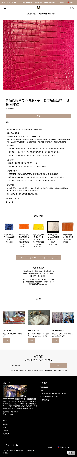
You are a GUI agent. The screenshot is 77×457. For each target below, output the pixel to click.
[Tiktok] (10, 2)
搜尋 (4, 427)
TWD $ (71, 2)
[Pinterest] (7, 2)
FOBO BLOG (44, 387)
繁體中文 (62, 2)
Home (23, 14)
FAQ (41, 390)
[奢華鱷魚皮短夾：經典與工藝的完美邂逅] (68, 227)
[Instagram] (5, 2)
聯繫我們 (9, 198)
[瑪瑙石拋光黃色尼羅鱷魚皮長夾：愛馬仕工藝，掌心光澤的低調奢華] (38, 227)
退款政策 (6, 434)
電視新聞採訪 (44, 400)
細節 (7, 122)
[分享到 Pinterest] (12, 203)
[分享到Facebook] (7, 203)
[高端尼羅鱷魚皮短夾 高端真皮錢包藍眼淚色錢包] (9, 227)
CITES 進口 (16, 198)
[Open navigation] (11, 7)
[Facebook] (2, 2)
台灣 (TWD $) (64, 447)
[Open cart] (73, 8)
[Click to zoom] (71, 23)
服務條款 (6, 430)
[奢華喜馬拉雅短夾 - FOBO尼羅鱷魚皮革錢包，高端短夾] (53, 227)
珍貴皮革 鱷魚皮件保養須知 (49, 397)
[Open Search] (70, 8)
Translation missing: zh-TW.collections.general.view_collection (38, 258)
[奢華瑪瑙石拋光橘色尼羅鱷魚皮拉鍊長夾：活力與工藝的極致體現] (24, 227)
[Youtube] (15, 2)
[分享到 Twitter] (9, 203)
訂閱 (58, 365)
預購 (38, 116)
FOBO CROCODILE (18, 450)
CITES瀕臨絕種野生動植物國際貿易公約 (53, 393)
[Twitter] (12, 2)
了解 (6, 341)
